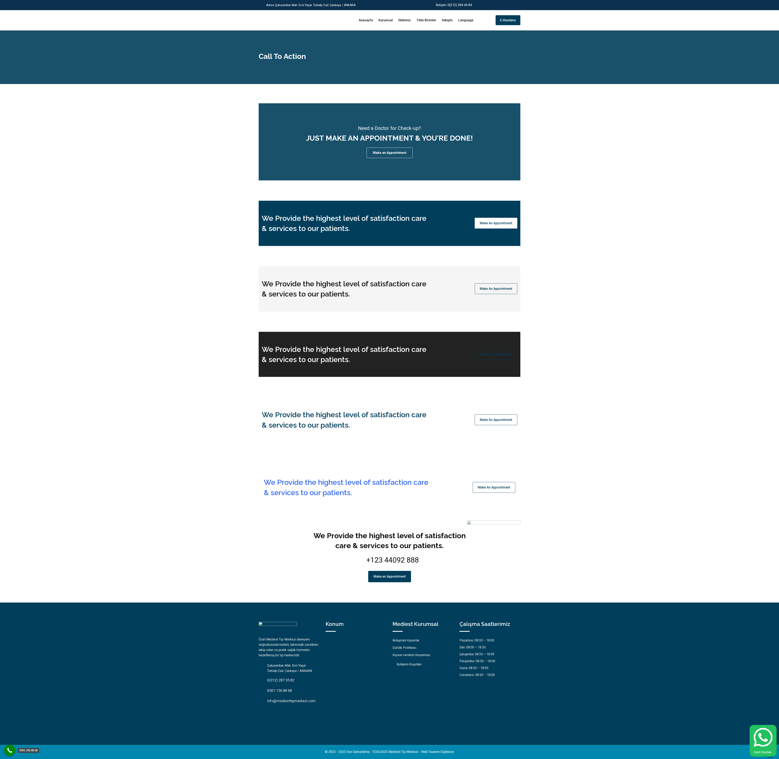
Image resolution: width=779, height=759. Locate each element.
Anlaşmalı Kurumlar (406, 640)
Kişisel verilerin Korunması (411, 655)
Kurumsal (386, 20)
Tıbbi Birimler (426, 20)
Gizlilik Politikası (404, 648)
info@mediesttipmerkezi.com (291, 701)
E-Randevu (508, 20)
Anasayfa (366, 20)
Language (465, 20)
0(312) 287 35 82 (280, 680)
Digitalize (447, 752)
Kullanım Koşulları (409, 664)
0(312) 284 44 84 (460, 5)
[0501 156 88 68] (9, 750)
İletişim (447, 20)
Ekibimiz (404, 20)
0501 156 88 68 (279, 690)
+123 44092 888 (392, 560)
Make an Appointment (389, 153)
